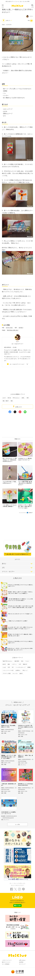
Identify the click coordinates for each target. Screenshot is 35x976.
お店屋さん (18, 670)
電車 (12, 400)
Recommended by (23, 512)
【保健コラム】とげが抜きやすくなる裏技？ (18, 620)
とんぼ (4, 667)
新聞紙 (29, 667)
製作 (28, 397)
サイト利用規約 (5, 964)
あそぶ (4, 563)
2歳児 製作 (16, 661)
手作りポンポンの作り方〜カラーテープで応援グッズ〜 (20, 613)
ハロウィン (14, 664)
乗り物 (9, 397)
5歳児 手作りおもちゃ (7, 661)
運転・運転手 (6, 400)
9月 (13, 667)
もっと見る (17, 824)
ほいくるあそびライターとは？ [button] (17, 364)
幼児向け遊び (9, 327)
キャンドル (15, 673)
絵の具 (4, 664)
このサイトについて (6, 960)
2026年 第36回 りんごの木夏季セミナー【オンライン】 (8, 813)
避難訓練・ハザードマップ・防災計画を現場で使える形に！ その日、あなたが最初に (8, 757)
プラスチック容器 (6, 673)
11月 (20, 664)
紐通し (23, 397)
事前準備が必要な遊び (12, 330)
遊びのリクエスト (6, 962)
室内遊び (21, 327)
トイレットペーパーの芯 (8, 670)
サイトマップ (22, 964)
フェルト (27, 661)
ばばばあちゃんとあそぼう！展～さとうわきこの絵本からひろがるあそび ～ (25, 727)
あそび (4, 397)
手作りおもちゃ (16, 397)
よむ (3, 567)
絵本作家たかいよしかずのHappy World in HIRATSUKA (25, 784)
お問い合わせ (22, 960)
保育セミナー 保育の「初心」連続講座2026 (25, 756)
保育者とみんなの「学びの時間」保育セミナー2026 (8, 726)
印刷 (29, 20)
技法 (22, 661)
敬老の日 (25, 664)
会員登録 (21, 962)
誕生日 (21, 673)
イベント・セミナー (8, 571)
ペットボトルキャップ (20, 667)
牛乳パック (25, 670)
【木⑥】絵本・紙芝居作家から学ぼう (8, 784)
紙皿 (9, 664)
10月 (9, 667)
